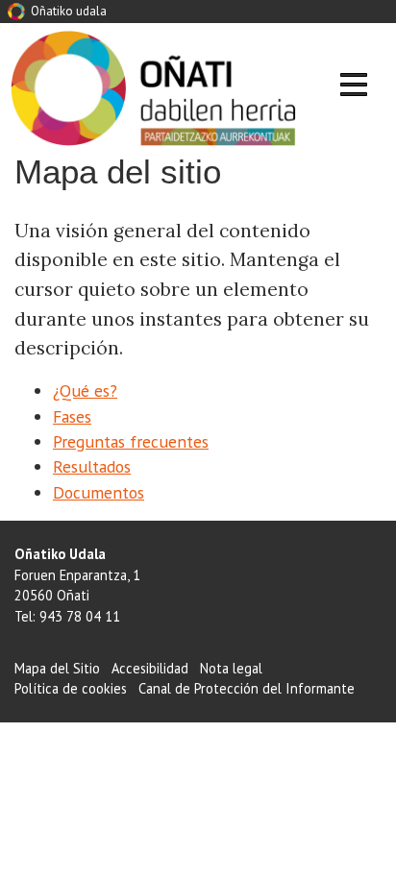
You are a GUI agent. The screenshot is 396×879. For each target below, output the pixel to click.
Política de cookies (70, 688)
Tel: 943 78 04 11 (67, 616)
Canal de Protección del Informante (246, 688)
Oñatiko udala (67, 11)
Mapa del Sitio (57, 668)
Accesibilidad (149, 668)
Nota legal (231, 668)
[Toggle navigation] (353, 88)
